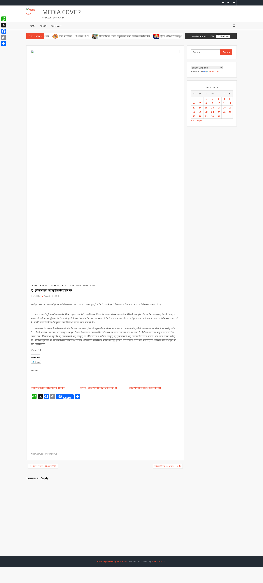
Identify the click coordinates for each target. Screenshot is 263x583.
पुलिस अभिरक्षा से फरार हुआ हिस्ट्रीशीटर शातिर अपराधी (173, 36)
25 (224, 111)
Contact (56, 26)
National (69, 285)
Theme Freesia (158, 561)
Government (56, 285)
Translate (214, 71)
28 (200, 116)
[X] (4, 25)
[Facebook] (4, 31)
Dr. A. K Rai (36, 296)
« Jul (193, 120)
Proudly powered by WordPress (112, 561)
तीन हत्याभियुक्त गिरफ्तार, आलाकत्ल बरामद (145, 387)
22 (206, 111)
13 (194, 107)
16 (212, 107)
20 (194, 111)
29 (206, 116)
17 (218, 107)
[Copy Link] (4, 37)
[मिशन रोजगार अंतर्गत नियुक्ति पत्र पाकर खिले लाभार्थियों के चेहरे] (86, 36)
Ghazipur (43, 285)
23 (212, 111)
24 (218, 111)
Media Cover (61, 11)
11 (224, 103)
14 (200, 107)
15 (206, 107)
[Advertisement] (105, 423)
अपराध (78, 285)
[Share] (4, 43)
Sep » (199, 120)
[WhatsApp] (4, 19)
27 (194, 116)
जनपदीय (85, 285)
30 (212, 116)
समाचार (92, 285)
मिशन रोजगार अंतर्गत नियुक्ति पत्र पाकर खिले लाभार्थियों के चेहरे (115, 36)
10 (218, 103)
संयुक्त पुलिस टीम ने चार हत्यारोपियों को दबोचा (48, 387)
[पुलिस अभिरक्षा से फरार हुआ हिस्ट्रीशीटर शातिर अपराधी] (147, 36)
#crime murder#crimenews (44, 453)
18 (224, 107)
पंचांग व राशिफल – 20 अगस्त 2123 (166, 466)
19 (229, 107)
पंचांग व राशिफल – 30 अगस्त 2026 (65, 36)
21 (200, 111)
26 (229, 111)
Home (32, 26)
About (43, 26)
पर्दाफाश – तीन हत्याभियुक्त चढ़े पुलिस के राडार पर (98, 387)
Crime (34, 285)
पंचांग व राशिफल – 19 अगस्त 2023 (44, 466)
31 (218, 116)
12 (229, 103)
